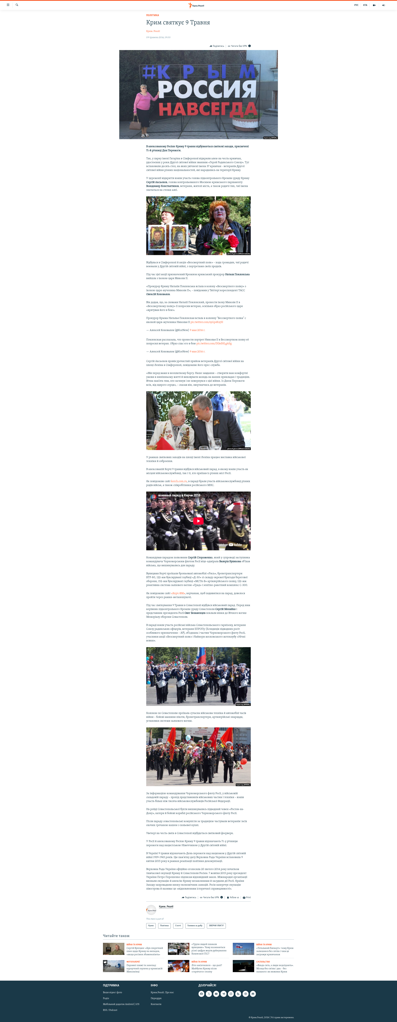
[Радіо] (383, 5)
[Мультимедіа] (374, 5)
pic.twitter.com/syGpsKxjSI (207, 322)
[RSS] (238, 994)
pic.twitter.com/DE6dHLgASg (214, 343)
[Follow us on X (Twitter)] (209, 994)
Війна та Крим (134, 945)
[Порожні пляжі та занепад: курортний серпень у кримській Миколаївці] (113, 966)
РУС (356, 5)
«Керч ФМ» (178, 593)
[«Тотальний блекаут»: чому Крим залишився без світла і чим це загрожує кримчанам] (243, 949)
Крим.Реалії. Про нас (162, 992)
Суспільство (263, 962)
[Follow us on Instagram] (231, 994)
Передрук (156, 998)
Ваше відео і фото (112, 992)
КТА (365, 5)
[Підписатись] (253, 994)
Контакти (156, 1004)
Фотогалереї (133, 962)
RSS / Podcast (110, 1010)
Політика (152, 15)
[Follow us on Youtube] (216, 994)
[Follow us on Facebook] (201, 994)
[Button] (217, 46)
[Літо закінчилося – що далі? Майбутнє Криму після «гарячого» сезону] (178, 966)
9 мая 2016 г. (197, 330)
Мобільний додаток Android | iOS (121, 1004)
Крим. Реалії (153, 31)
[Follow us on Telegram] (223, 994)
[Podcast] (245, 994)
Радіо (106, 998)
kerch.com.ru (179, 481)
